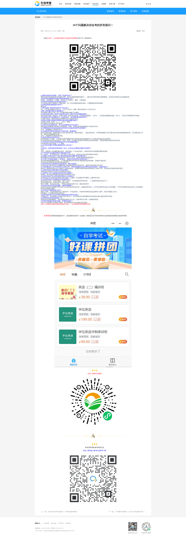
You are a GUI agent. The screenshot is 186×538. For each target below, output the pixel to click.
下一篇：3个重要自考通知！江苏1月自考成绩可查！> (127, 511)
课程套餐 (77, 4)
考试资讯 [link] (37, 17)
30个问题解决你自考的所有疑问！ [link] (53, 17)
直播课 (104, 4)
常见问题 (46, 523)
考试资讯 (95, 4)
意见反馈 (53, 523)
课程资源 (68, 4)
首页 (60, 4)
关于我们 (121, 4)
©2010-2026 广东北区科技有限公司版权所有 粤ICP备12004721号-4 (55, 530)
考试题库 (86, 4)
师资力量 (112, 4)
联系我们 (68, 523)
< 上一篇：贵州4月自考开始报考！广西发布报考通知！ (59, 511)
